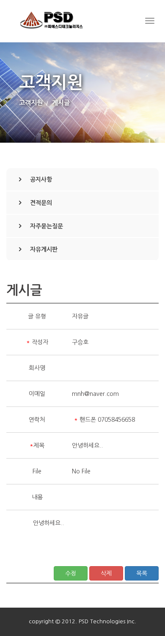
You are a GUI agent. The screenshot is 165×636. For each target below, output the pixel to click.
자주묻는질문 (46, 226)
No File (81, 471)
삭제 (106, 573)
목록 (141, 573)
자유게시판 (44, 249)
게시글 (61, 103)
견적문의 (41, 203)
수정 (70, 573)
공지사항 (41, 180)
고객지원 (31, 103)
